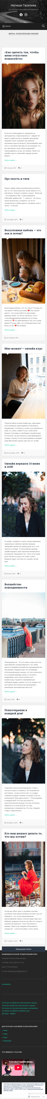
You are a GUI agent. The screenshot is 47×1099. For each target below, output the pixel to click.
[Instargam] (26, 14)
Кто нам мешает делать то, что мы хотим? (23, 835)
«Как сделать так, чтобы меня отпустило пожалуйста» (21, 55)
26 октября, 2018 (12, 338)
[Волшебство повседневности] (23, 625)
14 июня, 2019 (11, 168)
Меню (8, 26)
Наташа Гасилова (23, 5)
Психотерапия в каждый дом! (15, 711)
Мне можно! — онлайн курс (23, 348)
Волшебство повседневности (15, 586)
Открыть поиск (43, 26)
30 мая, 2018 (11, 574)
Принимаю (7, 1041)
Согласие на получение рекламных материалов (20, 1008)
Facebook (6, 984)
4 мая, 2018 (10, 699)
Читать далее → (10, 160)
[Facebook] (21, 14)
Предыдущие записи (23, 949)
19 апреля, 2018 (12, 941)
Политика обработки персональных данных (18, 1006)
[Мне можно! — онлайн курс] (23, 386)
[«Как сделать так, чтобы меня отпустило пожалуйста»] (23, 96)
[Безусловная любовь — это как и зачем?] (23, 271)
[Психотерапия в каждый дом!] (23, 750)
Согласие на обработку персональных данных (19, 1003)
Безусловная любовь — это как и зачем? (22, 231)
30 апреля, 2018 (12, 823)
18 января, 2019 (12, 219)
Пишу (5, 1034)
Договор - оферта (9, 1014)
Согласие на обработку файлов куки (16, 1011)
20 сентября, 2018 (13, 453)
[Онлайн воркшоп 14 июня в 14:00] (23, 504)
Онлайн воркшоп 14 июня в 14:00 (22, 465)
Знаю (5, 1030)
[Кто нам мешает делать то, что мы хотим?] (23, 874)
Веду (5, 1037)
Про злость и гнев (16, 178)
